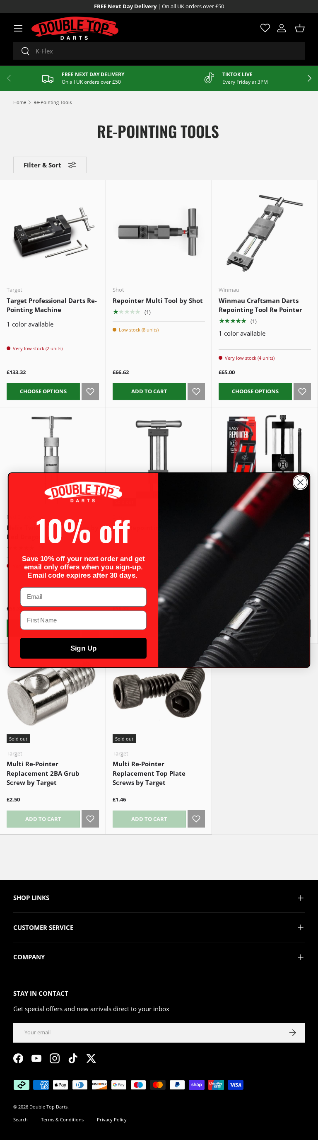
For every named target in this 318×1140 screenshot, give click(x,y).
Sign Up (83, 648)
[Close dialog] (300, 482)
